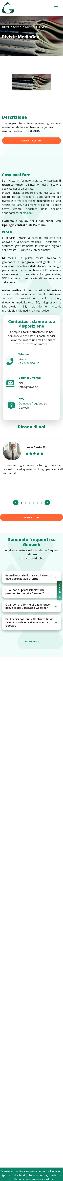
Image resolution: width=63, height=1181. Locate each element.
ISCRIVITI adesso (31, 140)
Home (6, 27)
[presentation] (15, 502)
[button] (21, 503)
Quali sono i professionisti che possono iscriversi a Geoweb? (25, 591)
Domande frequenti (31, 403)
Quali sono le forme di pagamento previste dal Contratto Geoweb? (27, 606)
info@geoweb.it (28, 387)
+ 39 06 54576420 (28, 363)
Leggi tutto (31, 517)
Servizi (17, 27)
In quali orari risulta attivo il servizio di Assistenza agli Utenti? (28, 577)
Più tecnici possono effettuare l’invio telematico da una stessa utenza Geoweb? (29, 622)
